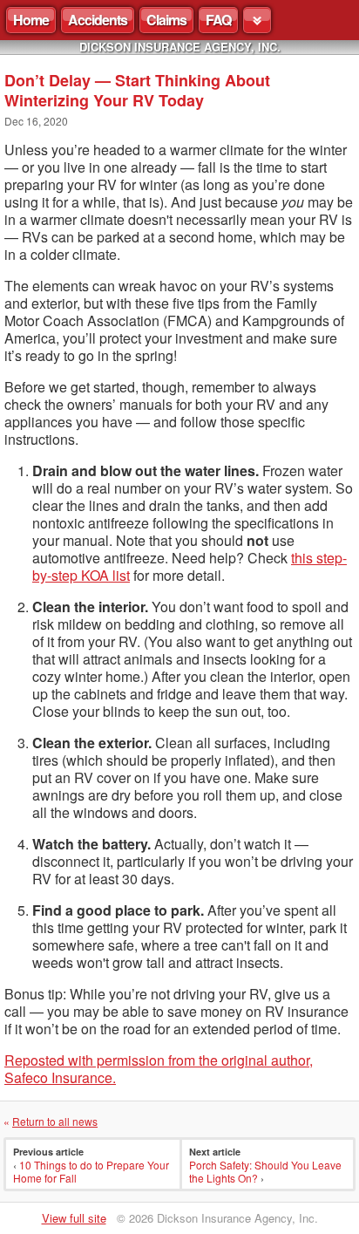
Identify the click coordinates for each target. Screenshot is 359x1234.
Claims (166, 20)
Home (31, 20)
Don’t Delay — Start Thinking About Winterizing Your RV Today (137, 90)
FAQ (218, 20)
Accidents (97, 20)
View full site (74, 1218)
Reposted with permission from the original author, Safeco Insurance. (158, 1068)
